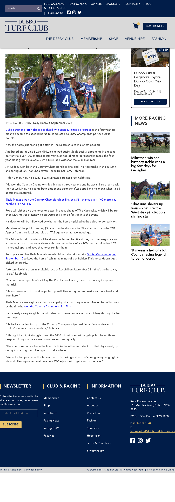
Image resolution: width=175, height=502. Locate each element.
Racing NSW (51, 428)
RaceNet (48, 436)
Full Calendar (54, 4)
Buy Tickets (155, 26)
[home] (26, 26)
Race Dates (50, 413)
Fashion (159, 39)
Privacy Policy (95, 451)
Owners (96, 4)
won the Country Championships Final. (48, 306)
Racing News (78, 4)
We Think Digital (165, 470)
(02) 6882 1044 (142, 423)
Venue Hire (135, 39)
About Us (93, 405)
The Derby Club (60, 39)
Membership (91, 39)
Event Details (150, 102)
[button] (135, 26)
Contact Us (57, 8)
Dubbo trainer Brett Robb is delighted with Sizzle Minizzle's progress (48, 130)
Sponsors (113, 4)
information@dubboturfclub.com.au (152, 431)
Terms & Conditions (99, 443)
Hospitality (132, 4)
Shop (113, 39)
